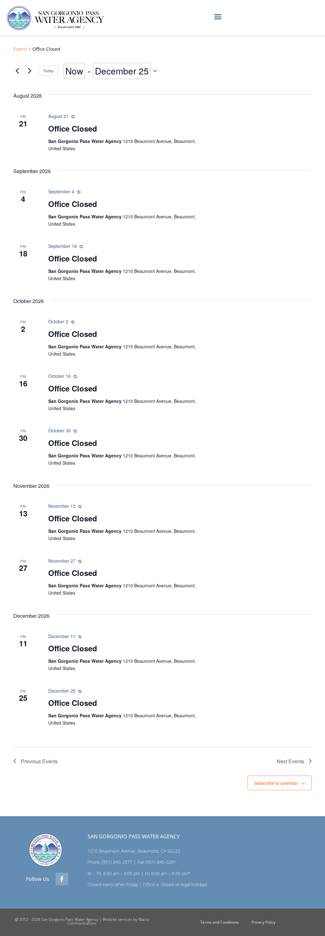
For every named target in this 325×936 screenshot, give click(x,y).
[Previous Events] (17, 71)
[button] (218, 17)
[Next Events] (29, 71)
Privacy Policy (263, 922)
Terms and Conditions (219, 922)
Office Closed (72, 128)
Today (48, 70)
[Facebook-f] (62, 879)
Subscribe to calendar (276, 783)
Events (20, 49)
